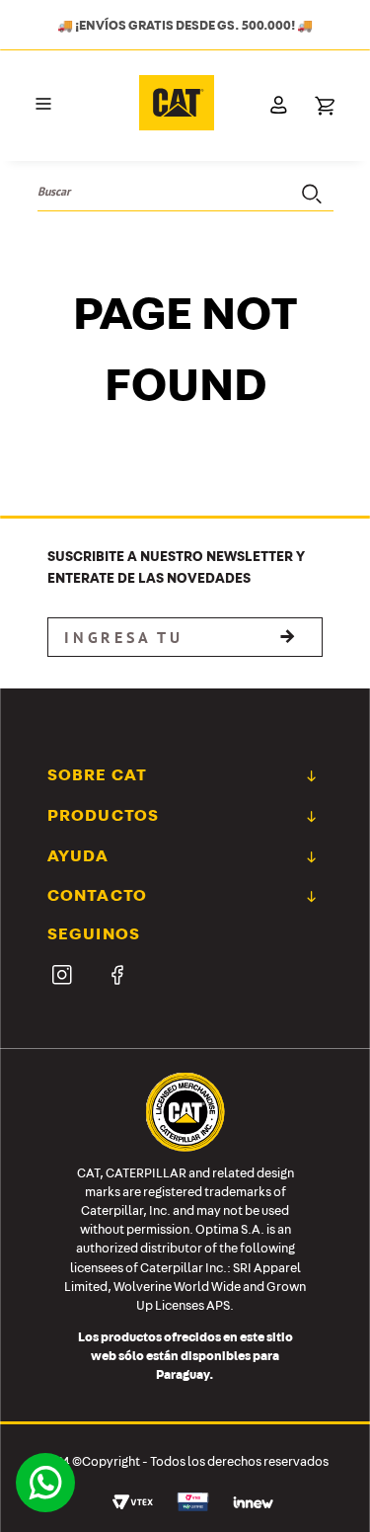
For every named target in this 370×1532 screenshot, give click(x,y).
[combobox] (185, 192)
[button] (43, 105)
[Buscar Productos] (310, 191)
